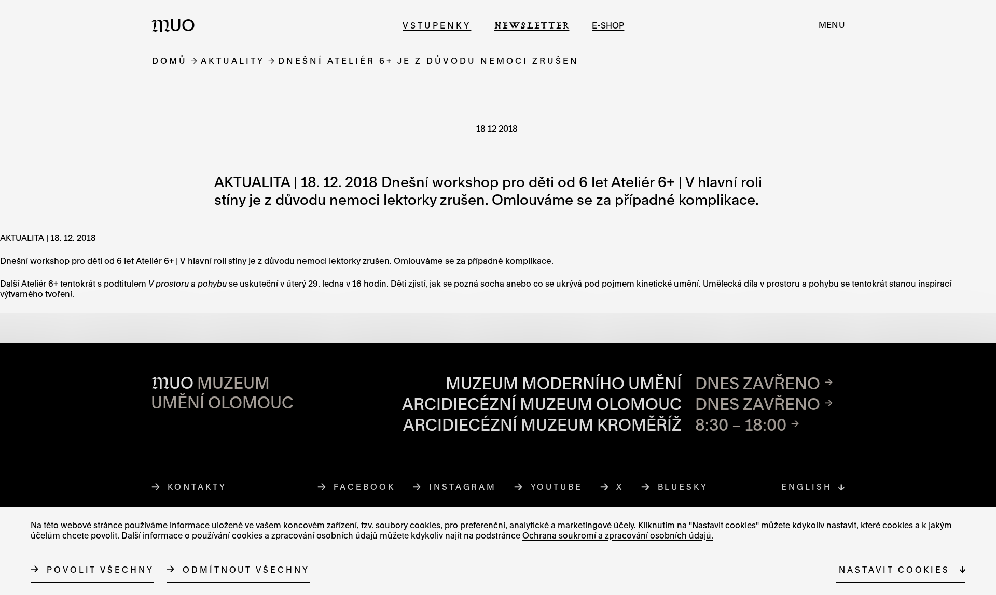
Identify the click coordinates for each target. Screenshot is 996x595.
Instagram (463, 486)
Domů (169, 60)
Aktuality (233, 60)
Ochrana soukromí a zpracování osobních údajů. (617, 535)
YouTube (557, 486)
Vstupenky (437, 25)
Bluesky (683, 486)
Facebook (364, 486)
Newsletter (531, 25)
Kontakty (197, 486)
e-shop (608, 25)
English (806, 486)
